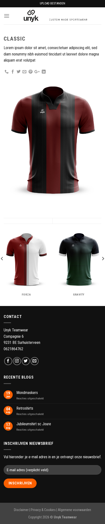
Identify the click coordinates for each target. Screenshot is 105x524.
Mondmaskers (27, 392)
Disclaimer (21, 510)
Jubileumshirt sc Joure (33, 424)
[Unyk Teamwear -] (55, 15)
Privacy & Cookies (43, 510)
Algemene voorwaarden (74, 510)
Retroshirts (24, 408)
